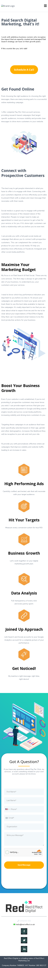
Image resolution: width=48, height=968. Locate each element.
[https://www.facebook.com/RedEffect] (24, 931)
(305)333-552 (25, 921)
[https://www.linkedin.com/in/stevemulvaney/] (24, 949)
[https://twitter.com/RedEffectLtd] (24, 940)
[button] (45, 5)
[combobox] (7, 809)
